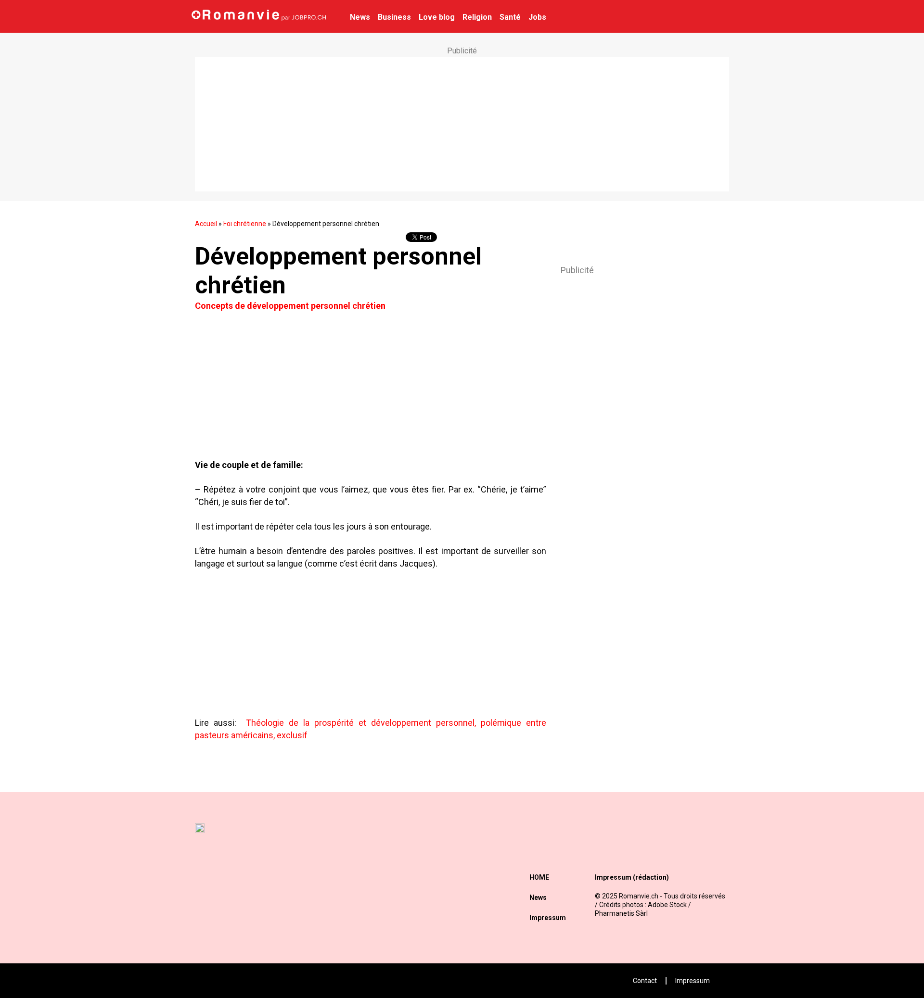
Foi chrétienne (244, 223)
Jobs (537, 17)
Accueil (206, 223)
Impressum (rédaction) (632, 877)
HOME (539, 877)
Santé (510, 17)
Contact (645, 981)
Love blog (437, 17)
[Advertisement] (462, 124)
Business (394, 17)
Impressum (547, 918)
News (360, 17)
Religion (477, 17)
